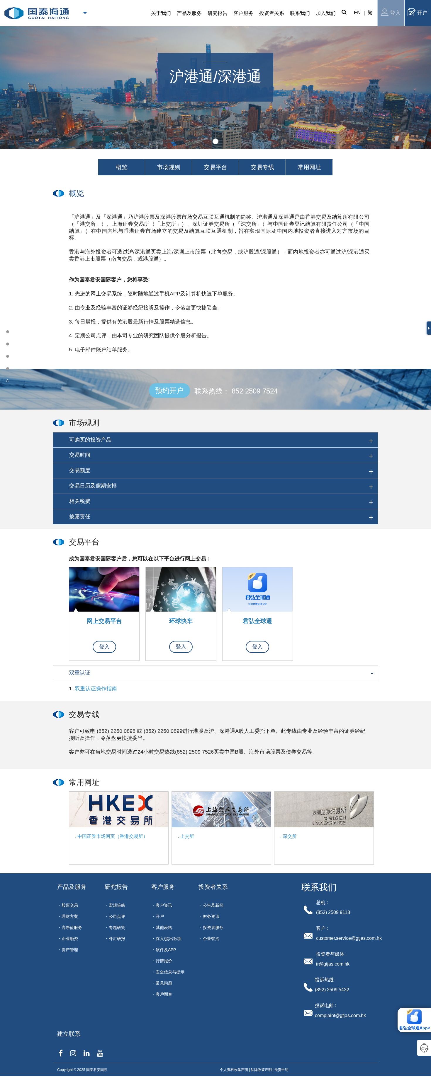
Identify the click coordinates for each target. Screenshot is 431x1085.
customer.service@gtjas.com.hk (349, 938)
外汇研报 (117, 938)
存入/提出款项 (168, 938)
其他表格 (164, 927)
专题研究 (117, 927)
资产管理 (70, 949)
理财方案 (70, 916)
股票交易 (70, 905)
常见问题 (164, 983)
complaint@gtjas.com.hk (340, 1015)
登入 (395, 13)
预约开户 (169, 390)
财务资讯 (211, 916)
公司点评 (117, 916)
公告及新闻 (213, 905)
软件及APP (166, 949)
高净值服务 (72, 927)
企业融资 (70, 938)
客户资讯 (164, 905)
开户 (422, 13)
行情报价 (164, 961)
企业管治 (211, 938)
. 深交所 (288, 836)
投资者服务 (213, 927)
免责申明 (281, 1070)
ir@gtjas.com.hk (332, 963)
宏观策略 (117, 905)
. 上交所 (186, 836)
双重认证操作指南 (96, 689)
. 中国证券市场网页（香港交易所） (111, 836)
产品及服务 (71, 887)
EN (357, 13)
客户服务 (163, 887)
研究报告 (116, 887)
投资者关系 (213, 887)
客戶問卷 (164, 994)
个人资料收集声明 (234, 1070)
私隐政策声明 (261, 1070)
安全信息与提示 (170, 972)
